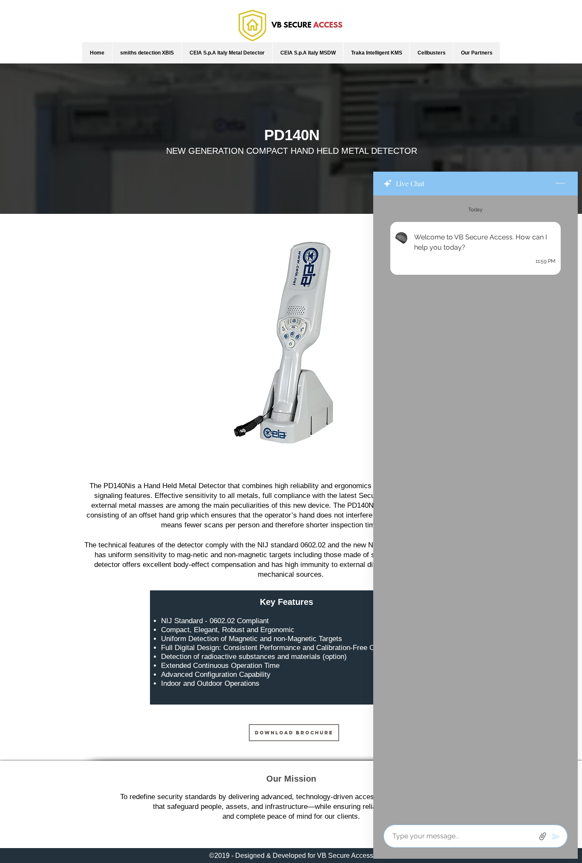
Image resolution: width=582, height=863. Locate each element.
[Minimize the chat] (560, 183)
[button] (147, 52)
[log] (475, 508)
